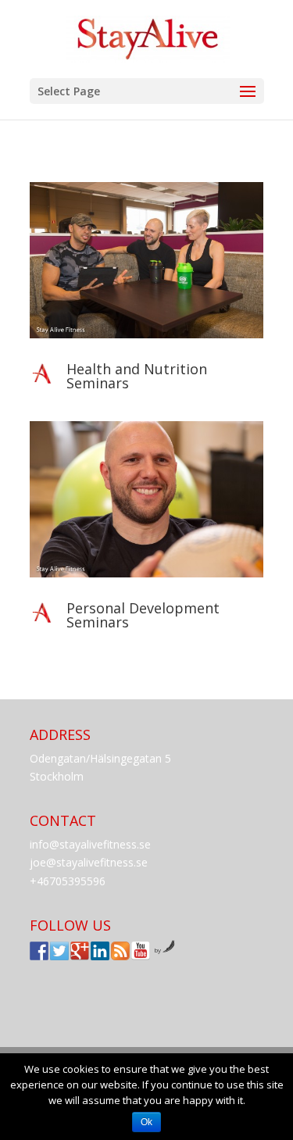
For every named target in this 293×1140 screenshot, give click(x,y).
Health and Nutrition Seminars (136, 375)
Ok (146, 1122)
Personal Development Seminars (143, 615)
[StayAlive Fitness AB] (39, 951)
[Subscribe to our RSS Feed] (120, 951)
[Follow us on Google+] (79, 951)
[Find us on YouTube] (140, 951)
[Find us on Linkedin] (100, 951)
